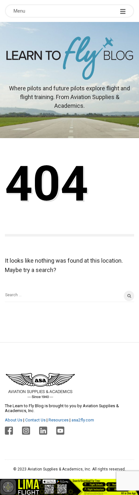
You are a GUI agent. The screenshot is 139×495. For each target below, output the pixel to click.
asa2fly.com (82, 420)
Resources (58, 420)
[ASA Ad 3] (69, 487)
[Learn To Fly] (69, 58)
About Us (13, 420)
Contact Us (35, 420)
